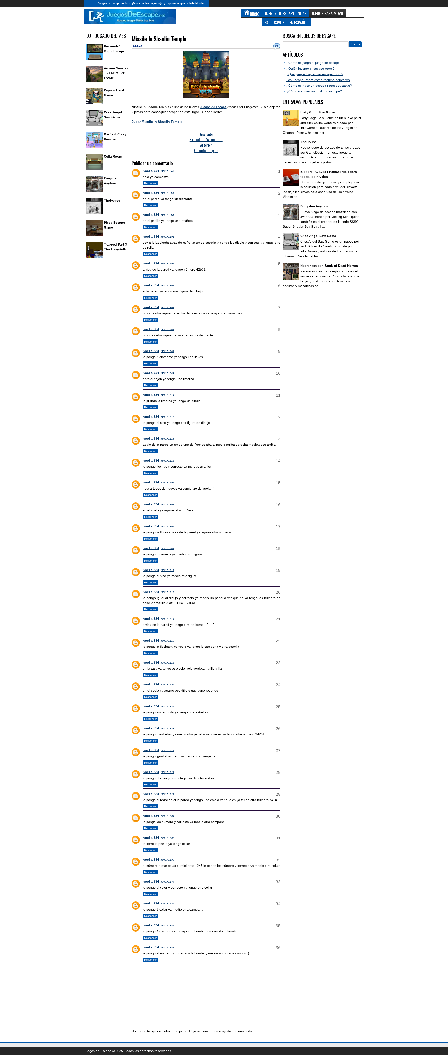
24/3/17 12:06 (167, 307)
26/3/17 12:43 (167, 947)
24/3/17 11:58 (167, 215)
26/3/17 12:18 (167, 663)
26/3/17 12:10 (167, 570)
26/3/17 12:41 (167, 926)
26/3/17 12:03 (167, 483)
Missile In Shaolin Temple (159, 38)
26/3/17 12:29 (167, 794)
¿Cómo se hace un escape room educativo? (319, 85)
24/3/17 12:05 (167, 285)
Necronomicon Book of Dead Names (329, 265)
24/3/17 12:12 (167, 417)
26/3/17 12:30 (167, 816)
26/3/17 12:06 (167, 505)
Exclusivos (274, 22)
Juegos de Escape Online (285, 13)
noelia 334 (151, 171)
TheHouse (112, 200)
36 (276, 45)
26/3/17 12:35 (167, 860)
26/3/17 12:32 (167, 838)
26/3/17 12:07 (167, 526)
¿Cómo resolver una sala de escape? (314, 91)
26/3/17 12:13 (167, 619)
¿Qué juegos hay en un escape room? (314, 74)
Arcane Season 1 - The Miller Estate (116, 73)
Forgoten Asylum (314, 206)
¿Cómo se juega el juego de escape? (314, 63)
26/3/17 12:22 (167, 728)
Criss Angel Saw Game (318, 236)
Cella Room (113, 156)
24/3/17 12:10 (167, 395)
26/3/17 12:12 (167, 592)
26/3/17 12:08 (167, 548)
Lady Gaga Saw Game (317, 112)
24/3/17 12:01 (167, 237)
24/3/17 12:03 (167, 264)
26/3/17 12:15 (167, 641)
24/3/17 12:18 (167, 461)
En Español (299, 22)
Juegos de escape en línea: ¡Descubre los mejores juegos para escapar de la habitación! (152, 3)
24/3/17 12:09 (167, 373)
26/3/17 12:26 (167, 750)
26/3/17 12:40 (167, 882)
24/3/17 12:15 (167, 439)
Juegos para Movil (328, 13)
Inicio (90, 3)
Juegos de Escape (213, 107)
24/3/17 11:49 (167, 171)
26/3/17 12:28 (167, 772)
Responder (150, 183)
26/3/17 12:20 (167, 685)
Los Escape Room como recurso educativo (318, 80)
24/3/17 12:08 (167, 329)
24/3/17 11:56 (167, 193)
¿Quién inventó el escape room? (310, 68)
